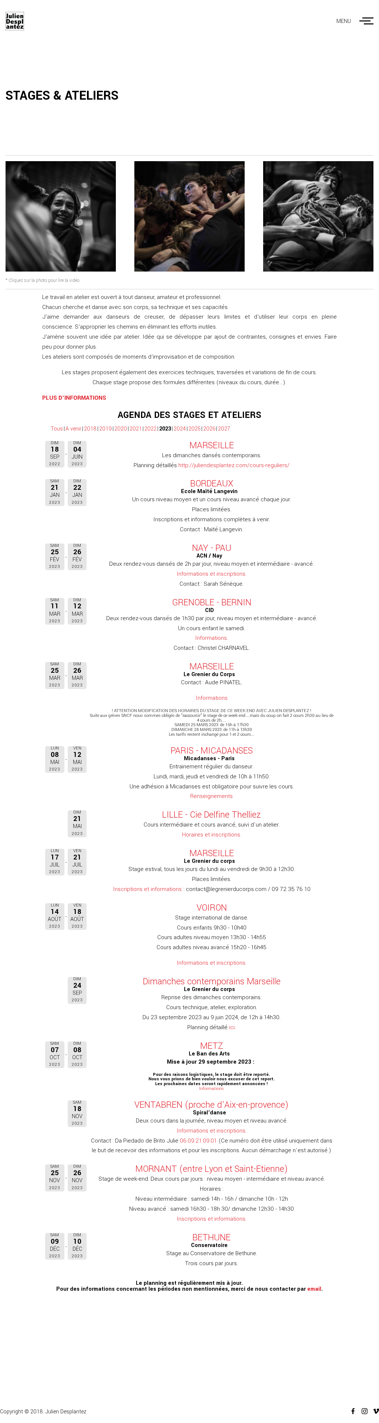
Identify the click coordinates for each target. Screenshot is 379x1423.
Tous (57, 429)
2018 (90, 429)
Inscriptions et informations (147, 889)
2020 (120, 429)
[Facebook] (350, 1411)
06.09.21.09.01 (198, 1141)
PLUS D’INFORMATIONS (74, 398)
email (314, 1289)
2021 (136, 429)
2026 (209, 429)
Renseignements (211, 796)
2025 (194, 429)
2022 (150, 429)
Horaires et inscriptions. (211, 835)
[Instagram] (362, 1411)
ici (232, 1027)
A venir (73, 429)
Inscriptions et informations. (211, 1219)
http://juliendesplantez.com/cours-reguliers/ (233, 465)
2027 (224, 429)
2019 (105, 429)
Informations (211, 638)
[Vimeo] (373, 1411)
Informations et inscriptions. (211, 574)
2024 (180, 429)
